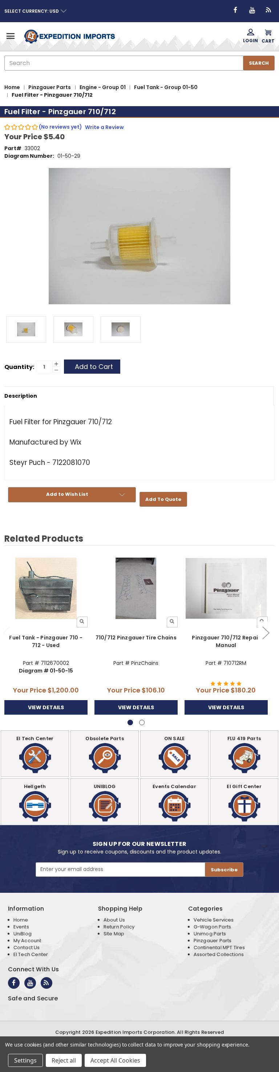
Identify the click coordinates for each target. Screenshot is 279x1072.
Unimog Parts (210, 933)
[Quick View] (82, 622)
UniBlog (22, 933)
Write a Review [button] (104, 127)
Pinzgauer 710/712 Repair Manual (226, 641)
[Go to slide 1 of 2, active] (130, 722)
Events (21, 926)
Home (20, 919)
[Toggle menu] (10, 36)
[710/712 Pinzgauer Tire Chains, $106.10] (136, 588)
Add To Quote (163, 499)
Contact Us (26, 947)
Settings (25, 1060)
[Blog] (269, 10)
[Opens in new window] (235, 10)
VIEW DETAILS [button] (46, 707)
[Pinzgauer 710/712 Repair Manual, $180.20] (226, 588)
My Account (27, 940)
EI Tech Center (30, 954)
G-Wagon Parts (212, 926)
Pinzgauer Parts (213, 940)
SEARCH (259, 63)
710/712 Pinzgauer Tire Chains (136, 637)
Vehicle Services (214, 919)
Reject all (64, 1060)
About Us (114, 919)
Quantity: (19, 367)
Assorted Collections (219, 954)
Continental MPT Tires (219, 947)
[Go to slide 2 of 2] (265, 632)
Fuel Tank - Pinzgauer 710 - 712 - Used (45, 641)
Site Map (114, 933)
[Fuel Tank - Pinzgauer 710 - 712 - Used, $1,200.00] (45, 588)
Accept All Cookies (115, 1060)
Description (20, 396)
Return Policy (119, 926)
